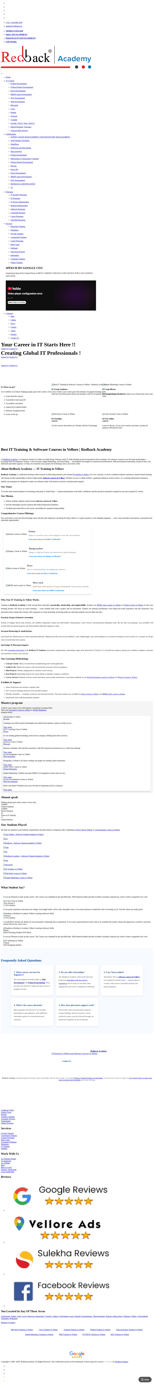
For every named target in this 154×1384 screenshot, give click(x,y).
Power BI (14, 169)
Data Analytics (16, 151)
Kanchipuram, (87, 1316)
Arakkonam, (6, 1316)
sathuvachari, (118, 1316)
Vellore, (134, 1316)
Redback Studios (121, 1362)
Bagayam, (31, 1316)
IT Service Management (20, 202)
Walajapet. (14, 1318)
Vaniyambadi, (143, 1316)
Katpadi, (78, 1316)
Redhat (13, 112)
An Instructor (6, 1161)
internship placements (16, 650)
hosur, (72, 1316)
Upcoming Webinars (9, 1142)
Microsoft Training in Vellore (22, 1330)
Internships (15, 255)
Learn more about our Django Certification (45, 556)
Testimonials (5, 1121)
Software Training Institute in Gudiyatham (88, 1078)
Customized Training (18, 237)
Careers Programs (7, 1138)
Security (6, 719)
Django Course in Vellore (127, 677)
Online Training (17, 263)
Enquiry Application (8, 1170)
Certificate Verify (7, 1110)
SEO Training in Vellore (120, 1334)
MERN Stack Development (21, 94)
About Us (4, 349)
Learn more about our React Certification (42, 573)
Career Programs (17, 216)
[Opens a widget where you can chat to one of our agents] (145, 1380)
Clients (13, 320)
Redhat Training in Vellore (100, 1330)
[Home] (46, 67)
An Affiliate (5, 1163)
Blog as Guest (6, 1167)
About (13, 331)
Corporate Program (18, 213)
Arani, (19, 1316)
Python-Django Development (22, 87)
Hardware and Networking (21, 148)
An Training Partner (8, 1159)
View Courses (86, 1061)
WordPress (15, 144)
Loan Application (7, 1172)
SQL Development (18, 98)
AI (12, 188)
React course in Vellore (90, 694)
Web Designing (9, 756)
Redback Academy (10, 459)
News (13, 324)
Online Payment (7, 1123)
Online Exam (6, 1112)
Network (6, 744)
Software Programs (18, 209)
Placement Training (18, 226)
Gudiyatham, (64, 1316)
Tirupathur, (5, 1318)
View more (7, 727)
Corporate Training (18, 259)
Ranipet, (109, 1316)
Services (9, 224)
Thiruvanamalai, (99, 1316)
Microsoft (14, 105)
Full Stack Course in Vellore (19, 710)
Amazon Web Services (19, 131)
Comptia (14, 120)
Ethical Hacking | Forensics (21, 127)
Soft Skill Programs (18, 220)
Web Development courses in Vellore (100, 677)
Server (5, 731)
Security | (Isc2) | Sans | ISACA (23, 123)
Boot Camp (15, 245)
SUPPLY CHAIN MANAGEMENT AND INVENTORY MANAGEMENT (40, 137)
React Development (18, 91)
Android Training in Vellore (74, 1330)
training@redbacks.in (14, 26)
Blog (12, 316)
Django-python (36, 548)
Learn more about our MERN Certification (48, 590)
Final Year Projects (18, 252)
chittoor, (56, 1316)
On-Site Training (17, 234)
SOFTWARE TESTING (20, 141)
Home (8, 77)
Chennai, (49, 1316)
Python (32, 531)
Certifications (11, 134)
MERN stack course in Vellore (109, 605)
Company (9, 313)
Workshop (14, 230)
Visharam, (127, 1316)
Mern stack (38, 582)
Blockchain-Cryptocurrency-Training (25, 159)
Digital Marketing (39, 710)
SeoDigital (108, 1362)
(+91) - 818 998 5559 (14, 23)
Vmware (14, 116)
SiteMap (4, 1149)
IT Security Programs (19, 195)
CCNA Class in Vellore (83, 830)
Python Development (19, 84)
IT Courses (10, 81)
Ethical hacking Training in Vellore (129, 1330)
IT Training (5, 1146)
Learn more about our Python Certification (44, 539)
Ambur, (14, 1316)
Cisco (13, 109)
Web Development (18, 102)
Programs (9, 192)
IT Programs (15, 198)
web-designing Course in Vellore (107, 830)
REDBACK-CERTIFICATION (23, 184)
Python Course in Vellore (133, 605)
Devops (13, 166)
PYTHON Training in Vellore (94, 1334)
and (74, 1053)
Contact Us (15, 338)
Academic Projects (8, 1119)
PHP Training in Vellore (68, 1334)
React (29, 565)
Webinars (14, 248)
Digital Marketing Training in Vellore (39, 1334)
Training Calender (8, 1117)
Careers (13, 327)
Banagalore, (40, 1316)
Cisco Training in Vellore (48, 1330)
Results (3, 1115)
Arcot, (24, 1316)
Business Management (19, 206)
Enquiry (14, 334)
